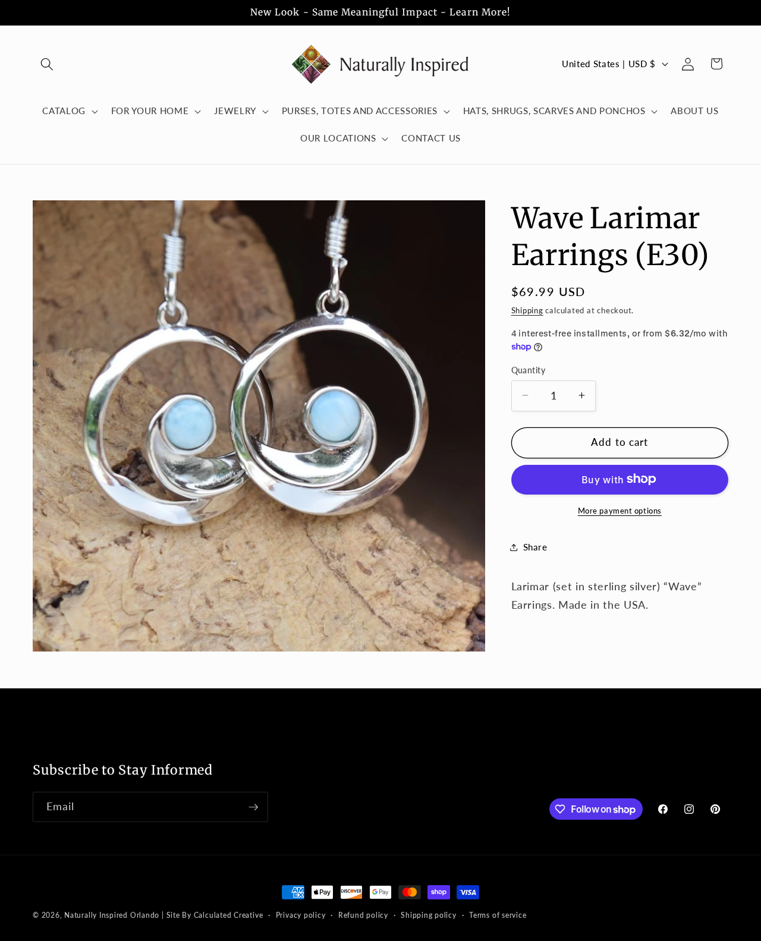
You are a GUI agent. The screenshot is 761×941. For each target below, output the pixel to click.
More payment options (620, 510)
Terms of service (497, 915)
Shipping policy (429, 915)
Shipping (527, 309)
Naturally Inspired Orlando (111, 915)
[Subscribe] (253, 807)
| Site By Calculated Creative (212, 915)
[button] (47, 63)
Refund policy (363, 915)
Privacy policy (301, 915)
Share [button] (535, 547)
